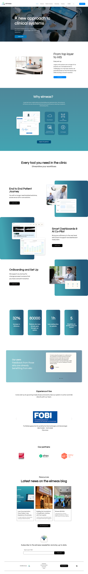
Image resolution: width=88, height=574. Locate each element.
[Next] (71, 419)
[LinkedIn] (77, 566)
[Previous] (16, 419)
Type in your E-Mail (28, 549)
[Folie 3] (62, 378)
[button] (82, 4)
